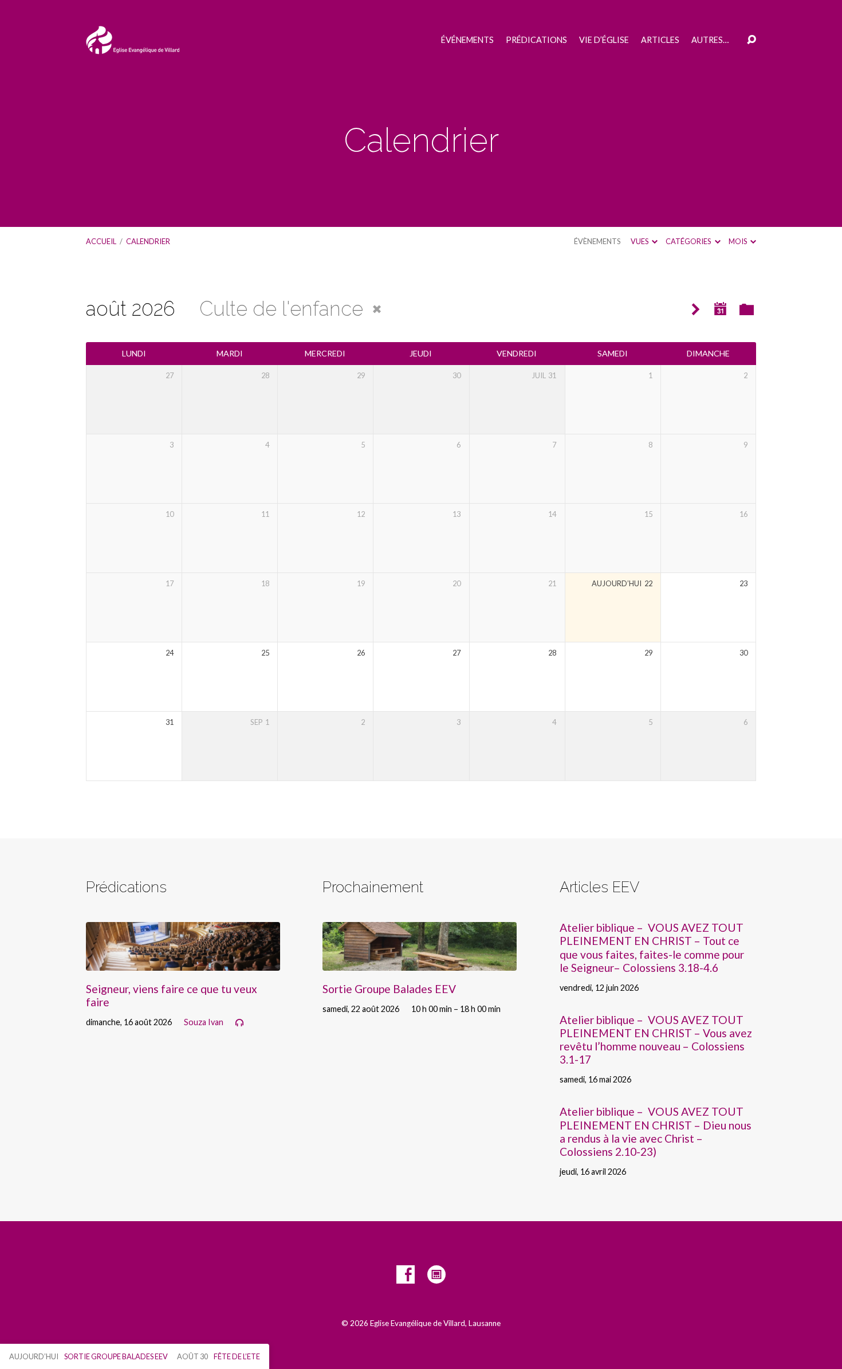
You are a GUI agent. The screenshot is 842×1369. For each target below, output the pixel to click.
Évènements (597, 241)
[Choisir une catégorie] (746, 310)
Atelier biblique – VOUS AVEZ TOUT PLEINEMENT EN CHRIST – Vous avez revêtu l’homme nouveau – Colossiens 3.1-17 (656, 1039)
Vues (640, 241)
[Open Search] (751, 40)
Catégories (689, 241)
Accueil (101, 241)
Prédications (536, 40)
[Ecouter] (239, 1023)
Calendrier (148, 241)
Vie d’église (604, 40)
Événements (467, 40)
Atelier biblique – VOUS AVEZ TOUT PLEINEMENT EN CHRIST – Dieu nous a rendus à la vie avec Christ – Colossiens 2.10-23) (655, 1131)
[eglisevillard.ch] (436, 1274)
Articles (660, 40)
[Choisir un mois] (720, 309)
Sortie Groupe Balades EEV (389, 988)
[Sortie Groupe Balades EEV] (419, 961)
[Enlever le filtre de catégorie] (377, 309)
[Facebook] (405, 1274)
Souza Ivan (203, 1022)
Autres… (710, 40)
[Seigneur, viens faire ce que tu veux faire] (183, 961)
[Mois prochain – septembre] (695, 310)
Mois (738, 241)
